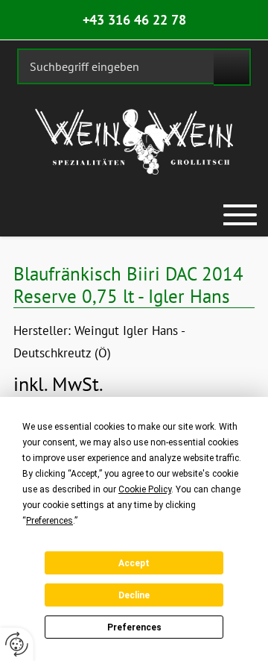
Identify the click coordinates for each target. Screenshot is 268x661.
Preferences (134, 627)
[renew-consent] (17, 644)
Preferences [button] (49, 521)
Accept (134, 563)
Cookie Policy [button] (144, 489)
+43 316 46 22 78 (134, 19)
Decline (134, 595)
